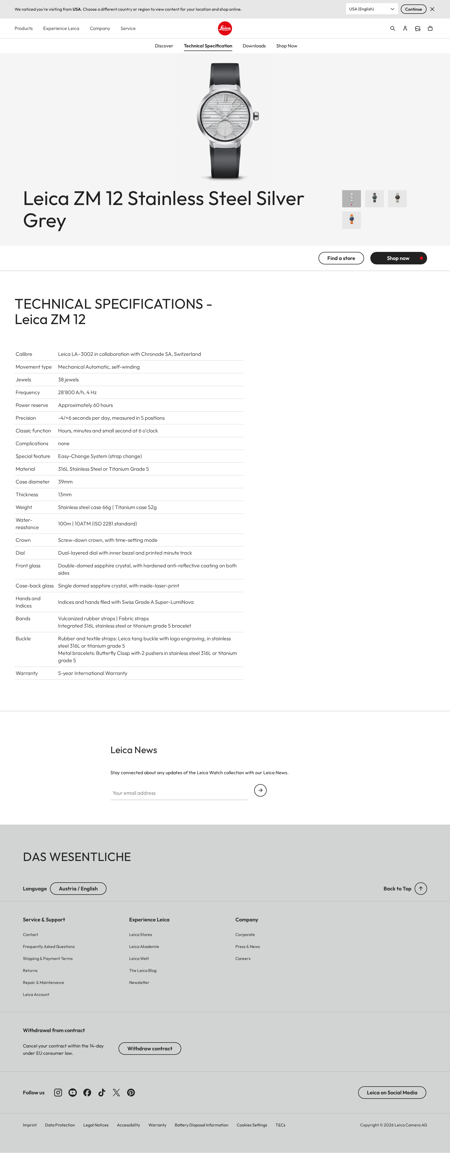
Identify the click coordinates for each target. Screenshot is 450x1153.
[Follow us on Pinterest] (131, 1092)
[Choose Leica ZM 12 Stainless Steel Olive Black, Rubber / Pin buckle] (374, 199)
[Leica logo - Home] (225, 28)
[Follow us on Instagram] (58, 1092)
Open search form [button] (393, 28)
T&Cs (280, 1124)
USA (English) (361, 8)
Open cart (430, 28)
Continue (413, 9)
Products (24, 28)
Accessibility (128, 1124)
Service (128, 28)
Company (100, 28)
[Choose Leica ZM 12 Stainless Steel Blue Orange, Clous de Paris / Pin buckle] (351, 220)
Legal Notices (96, 1124)
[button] (421, 888)
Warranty (157, 1124)
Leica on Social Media (392, 1092)
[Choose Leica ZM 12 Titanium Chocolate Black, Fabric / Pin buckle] (397, 199)
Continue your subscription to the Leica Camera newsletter (260, 790)
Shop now (398, 258)
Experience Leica (61, 28)
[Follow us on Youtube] (72, 1092)
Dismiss (432, 9)
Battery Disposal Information (201, 1124)
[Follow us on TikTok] (102, 1092)
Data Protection (60, 1124)
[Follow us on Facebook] (87, 1092)
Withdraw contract (149, 1048)
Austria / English (78, 888)
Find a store (418, 28)
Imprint (30, 1124)
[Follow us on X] (116, 1092)
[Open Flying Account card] (405, 28)
